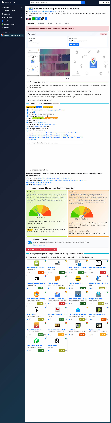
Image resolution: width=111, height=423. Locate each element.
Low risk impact (38, 118)
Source (50, 23)
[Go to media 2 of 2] (69, 78)
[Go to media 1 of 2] (67, 78)
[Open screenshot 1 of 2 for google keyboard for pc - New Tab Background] (48, 62)
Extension (62, 11)
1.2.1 (35, 114)
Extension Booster (9, 24)
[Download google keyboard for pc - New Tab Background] (87, 41)
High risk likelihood (51, 118)
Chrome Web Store (40, 126)
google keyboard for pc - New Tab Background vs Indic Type (49, 135)
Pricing (6, 27)
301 (34, 112)
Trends (67, 23)
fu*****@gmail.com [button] (39, 122)
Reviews (58, 23)
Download (41, 23)
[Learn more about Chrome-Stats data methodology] (48, 126)
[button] (104, 2)
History (6, 32)
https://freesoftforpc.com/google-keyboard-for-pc (43, 11)
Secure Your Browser (40, 245)
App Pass (7, 21)
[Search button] (83, 2)
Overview (31, 23)
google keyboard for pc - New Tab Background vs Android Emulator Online (54, 133)
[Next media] (106, 63)
